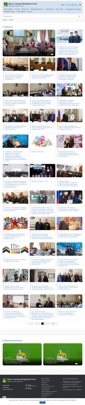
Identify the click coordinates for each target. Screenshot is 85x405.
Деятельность (25, 9)
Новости (11, 19)
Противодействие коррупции (73, 9)
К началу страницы (8, 389)
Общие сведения (8, 9)
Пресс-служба (59, 9)
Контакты (29, 11)
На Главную (6, 387)
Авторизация (6, 385)
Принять (42, 402)
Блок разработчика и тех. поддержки (72, 389)
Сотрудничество (49, 9)
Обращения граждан (9, 11)
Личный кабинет (21, 11)
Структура (17, 9)
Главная (5, 19)
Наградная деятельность (37, 9)
